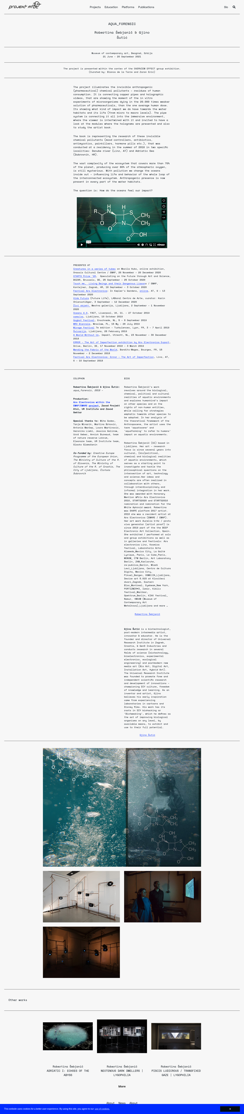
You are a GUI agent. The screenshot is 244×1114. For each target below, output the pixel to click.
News (122, 1103)
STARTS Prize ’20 (84, 276)
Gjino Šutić (147, 735)
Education (111, 7)
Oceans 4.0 (80, 313)
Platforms (128, 7)
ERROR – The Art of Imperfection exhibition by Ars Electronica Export (121, 342)
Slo (226, 7)
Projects (95, 7)
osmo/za (78, 316)
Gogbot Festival (83, 320)
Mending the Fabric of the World (95, 349)
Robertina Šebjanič (113, 32)
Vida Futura (81, 298)
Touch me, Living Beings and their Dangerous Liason (109, 283)
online (144, 290)
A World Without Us (86, 335)
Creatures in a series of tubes (94, 268)
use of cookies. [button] (102, 1109)
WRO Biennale (81, 324)
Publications (146, 7)
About (110, 1103)
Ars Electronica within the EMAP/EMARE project (91, 403)
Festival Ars (82, 290)
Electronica (99, 290)
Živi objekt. (81, 305)
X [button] (230, 1109)
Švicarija (79, 331)
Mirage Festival (83, 327)
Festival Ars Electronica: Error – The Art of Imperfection (113, 357)
